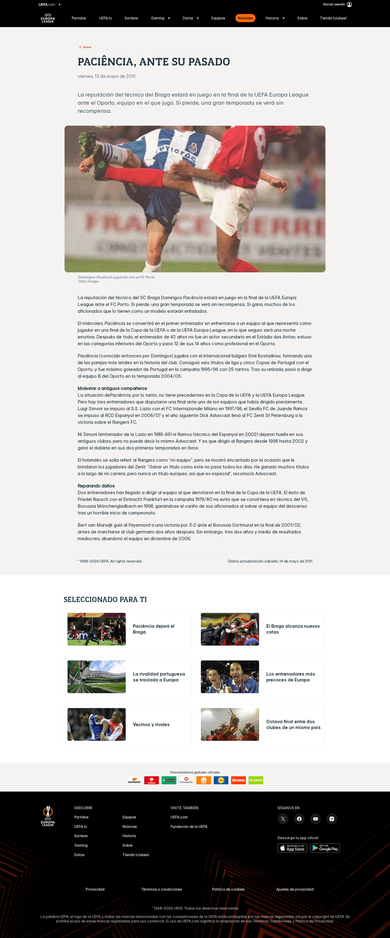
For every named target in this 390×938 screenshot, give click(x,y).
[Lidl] (221, 780)
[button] (160, 18)
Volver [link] (87, 47)
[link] (79, 18)
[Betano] (238, 780)
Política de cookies (228, 889)
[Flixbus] (255, 780)
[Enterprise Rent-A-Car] (169, 780)
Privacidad (95, 889)
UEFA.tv (80, 827)
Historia (129, 836)
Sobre (127, 845)
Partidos (81, 817)
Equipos (129, 817)
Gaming (81, 845)
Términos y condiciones (161, 889)
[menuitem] (80, 18)
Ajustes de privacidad (295, 889)
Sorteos (81, 836)
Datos (79, 855)
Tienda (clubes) (136, 855)
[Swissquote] (186, 780)
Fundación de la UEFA (189, 827)
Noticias (130, 827)
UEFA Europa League (48, 18)
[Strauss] (151, 780)
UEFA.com (179, 817)
